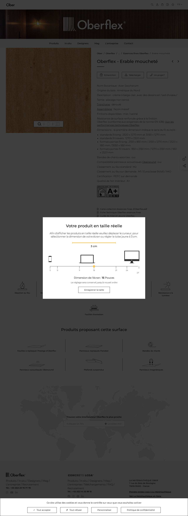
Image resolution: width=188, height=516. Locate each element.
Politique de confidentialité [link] (141, 510)
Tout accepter (44, 510)
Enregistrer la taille (94, 290)
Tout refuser (75, 510)
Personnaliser (104, 510)
